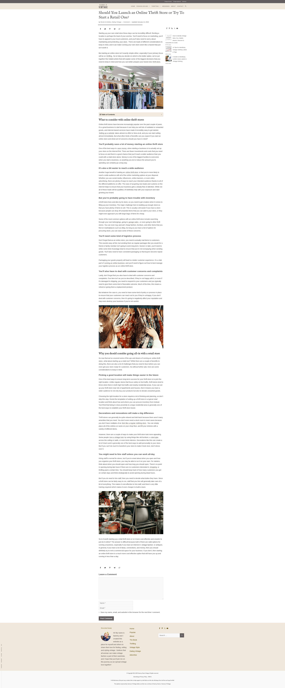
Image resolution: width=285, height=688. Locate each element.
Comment (126, 22)
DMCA (149, 676)
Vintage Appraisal (177, 1)
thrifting (109, 56)
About (173, 6)
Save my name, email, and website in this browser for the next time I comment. (130, 612)
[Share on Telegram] (114, 29)
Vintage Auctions (168, 1)
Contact (180, 6)
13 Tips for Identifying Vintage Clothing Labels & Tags (180, 50)
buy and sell (120, 225)
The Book (133, 640)
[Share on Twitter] (105, 29)
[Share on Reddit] (119, 29)
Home (133, 6)
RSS (1, 645)
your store (123, 42)
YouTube (1, 655)
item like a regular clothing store (134, 423)
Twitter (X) (1, 649)
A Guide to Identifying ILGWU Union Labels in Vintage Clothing (180, 59)
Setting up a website (106, 133)
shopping (153, 467)
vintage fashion (147, 545)
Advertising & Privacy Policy (140, 676)
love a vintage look (116, 437)
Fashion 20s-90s (142, 6)
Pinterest (1, 660)
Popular (133, 632)
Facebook (1, 666)
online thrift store (132, 172)
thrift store (156, 62)
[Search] (182, 635)
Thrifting (155, 6)
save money (122, 148)
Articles (108, 22)
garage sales (133, 222)
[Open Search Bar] (185, 6)
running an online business (114, 263)
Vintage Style (135, 647)
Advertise (184, 1)
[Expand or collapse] (161, 114)
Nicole (103, 22)
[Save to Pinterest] (110, 29)
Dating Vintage (116, 22)
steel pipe (154, 437)
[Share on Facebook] (100, 29)
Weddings (166, 6)
